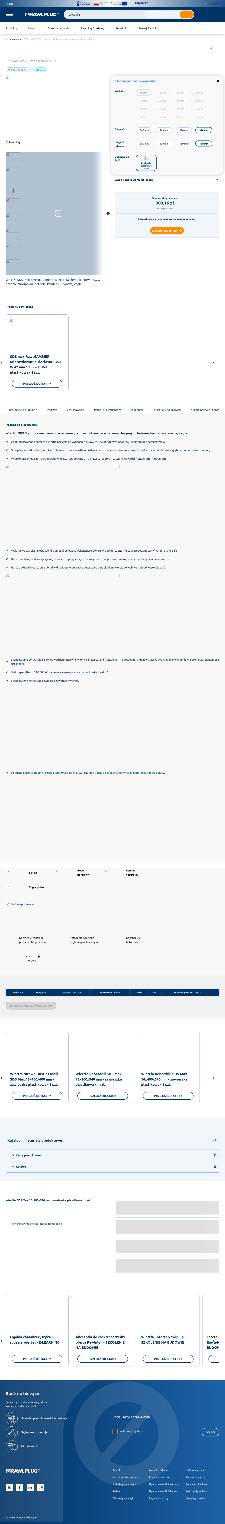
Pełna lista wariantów (107, 409)
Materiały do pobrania (167, 409)
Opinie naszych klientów (206, 409)
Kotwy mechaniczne (197, 1483)
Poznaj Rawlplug (149, 28)
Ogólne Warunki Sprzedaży (164, 1483)
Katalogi (117, 1166)
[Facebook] (19, 1487)
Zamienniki (137, 409)
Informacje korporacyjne (125, 1476)
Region (10, 3)
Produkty (11, 28)
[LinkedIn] (30, 1487)
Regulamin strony (159, 1498)
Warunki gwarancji (122, 1498)
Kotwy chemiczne (195, 1476)
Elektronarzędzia (195, 1469)
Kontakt (116, 1469)
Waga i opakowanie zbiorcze (134, 179)
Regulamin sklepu (159, 1476)
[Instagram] (40, 1487)
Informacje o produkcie (22, 409)
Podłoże (52, 409)
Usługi (32, 28)
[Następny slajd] (214, 364)
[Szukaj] (187, 14)
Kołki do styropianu (196, 1491)
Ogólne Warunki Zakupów (163, 1491)
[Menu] (9, 14)
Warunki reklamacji (159, 1469)
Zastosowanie (75, 409)
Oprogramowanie (58, 28)
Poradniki (121, 28)
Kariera (116, 1491)
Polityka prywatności (124, 1483)
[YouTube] (9, 1487)
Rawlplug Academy (92, 28)
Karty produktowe (117, 1155)
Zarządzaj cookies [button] (195, 1498)
